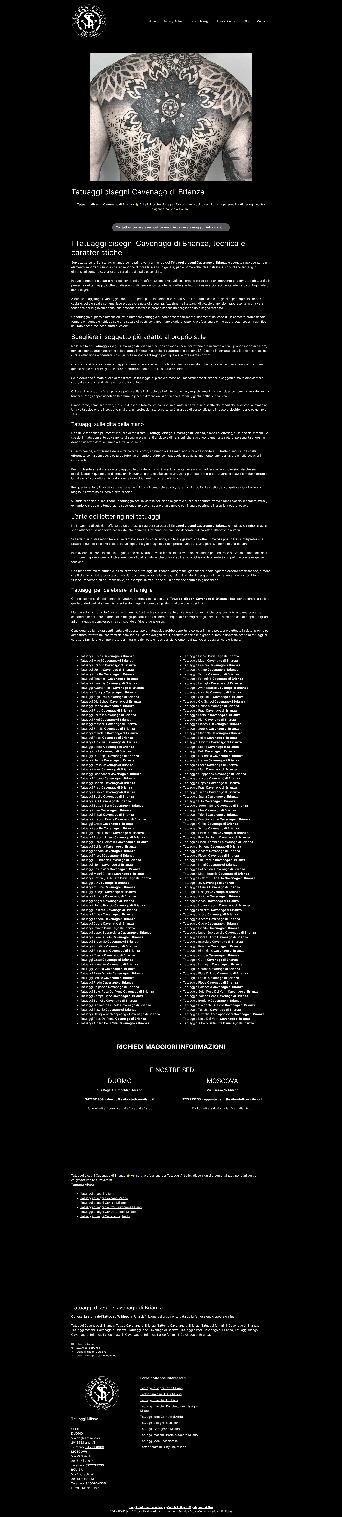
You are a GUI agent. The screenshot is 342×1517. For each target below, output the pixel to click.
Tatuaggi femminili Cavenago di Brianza (229, 1325)
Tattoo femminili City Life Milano (163, 1447)
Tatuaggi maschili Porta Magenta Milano (169, 1435)
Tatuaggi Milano (173, 21)
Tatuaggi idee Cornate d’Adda (161, 1417)
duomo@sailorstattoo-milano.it (130, 1099)
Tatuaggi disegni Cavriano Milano (104, 1198)
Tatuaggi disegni (85, 1343)
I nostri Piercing (227, 21)
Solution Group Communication (198, 1511)
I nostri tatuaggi (200, 21)
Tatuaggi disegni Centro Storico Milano (108, 1212)
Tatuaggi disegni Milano (97, 1193)
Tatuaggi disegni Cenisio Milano (103, 1202)
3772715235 (191, 1099)
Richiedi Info (91, 1488)
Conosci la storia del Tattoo (91, 1316)
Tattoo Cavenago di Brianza (136, 1325)
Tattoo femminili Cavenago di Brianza (183, 1334)
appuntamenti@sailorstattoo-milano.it (233, 1099)
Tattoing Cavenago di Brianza (178, 1325)
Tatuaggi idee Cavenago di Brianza (153, 1330)
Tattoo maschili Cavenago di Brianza (129, 1334)
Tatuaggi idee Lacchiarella (159, 1441)
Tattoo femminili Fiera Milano (161, 1394)
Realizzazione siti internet (159, 1511)
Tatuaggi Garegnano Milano (160, 1429)
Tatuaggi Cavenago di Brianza (92, 1325)
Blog (247, 21)
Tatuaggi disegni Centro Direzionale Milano (111, 1207)
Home (152, 21)
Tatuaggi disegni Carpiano (91, 1351)
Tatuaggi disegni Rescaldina (160, 1423)
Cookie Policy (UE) (179, 1507)
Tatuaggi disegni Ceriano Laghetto (105, 1216)
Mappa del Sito (203, 1507)
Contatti (262, 21)
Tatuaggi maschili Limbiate (159, 1400)
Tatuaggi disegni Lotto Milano (161, 1388)
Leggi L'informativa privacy (147, 1507)
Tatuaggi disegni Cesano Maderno (95, 1355)
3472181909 (94, 1099)
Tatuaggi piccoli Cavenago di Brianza (206, 1330)
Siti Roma (226, 1511)
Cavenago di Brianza (87, 1347)
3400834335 (96, 1483)
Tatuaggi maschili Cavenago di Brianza (99, 1330)
